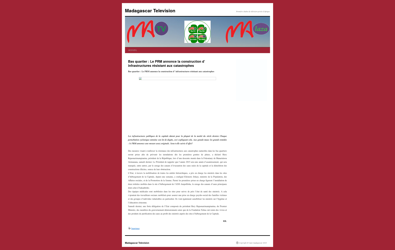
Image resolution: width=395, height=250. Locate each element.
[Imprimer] (129, 228)
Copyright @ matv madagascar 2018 (253, 243)
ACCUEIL (132, 50)
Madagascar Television (150, 10)
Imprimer (135, 228)
